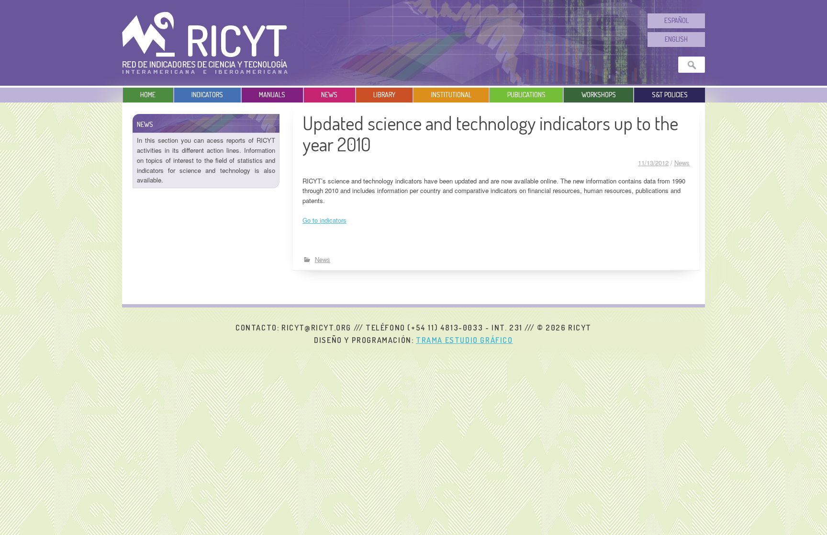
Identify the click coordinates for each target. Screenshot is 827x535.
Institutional (451, 95)
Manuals (272, 95)
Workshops (598, 95)
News (329, 95)
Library (384, 95)
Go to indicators (324, 220)
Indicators (207, 95)
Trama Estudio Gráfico (464, 340)
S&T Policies (670, 95)
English (676, 39)
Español (676, 20)
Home (148, 95)
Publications (526, 95)
